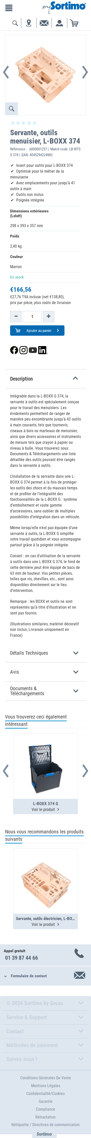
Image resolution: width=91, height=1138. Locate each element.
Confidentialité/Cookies (45, 1093)
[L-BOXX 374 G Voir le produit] (45, 753)
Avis (14, 672)
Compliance (45, 1109)
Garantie (46, 1101)
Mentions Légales (45, 1085)
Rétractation (45, 1117)
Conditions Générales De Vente (45, 1077)
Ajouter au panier (39, 330)
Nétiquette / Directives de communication (45, 1124)
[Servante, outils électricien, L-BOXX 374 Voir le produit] (45, 868)
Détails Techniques (29, 653)
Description (21, 379)
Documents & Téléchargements (27, 690)
